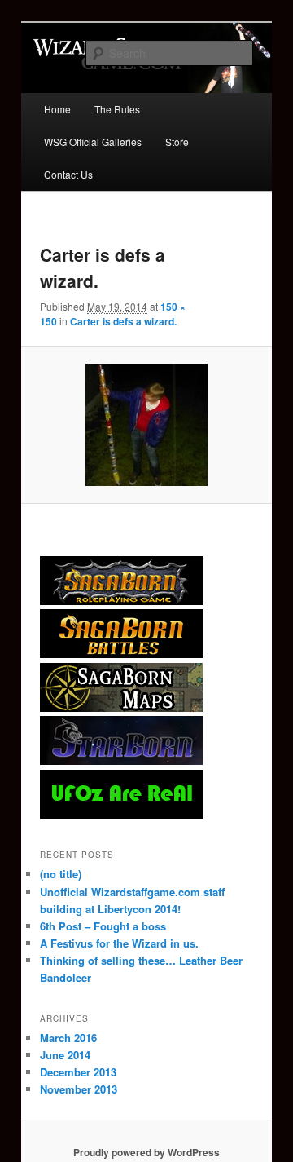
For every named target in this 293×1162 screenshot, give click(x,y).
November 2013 (78, 1089)
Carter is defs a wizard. (123, 321)
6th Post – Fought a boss (103, 926)
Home (57, 109)
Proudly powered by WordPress (146, 1152)
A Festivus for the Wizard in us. (119, 943)
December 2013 (78, 1072)
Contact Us (68, 174)
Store (177, 141)
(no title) (60, 873)
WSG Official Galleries (93, 141)
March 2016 (68, 1037)
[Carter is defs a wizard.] (146, 425)
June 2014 (65, 1055)
